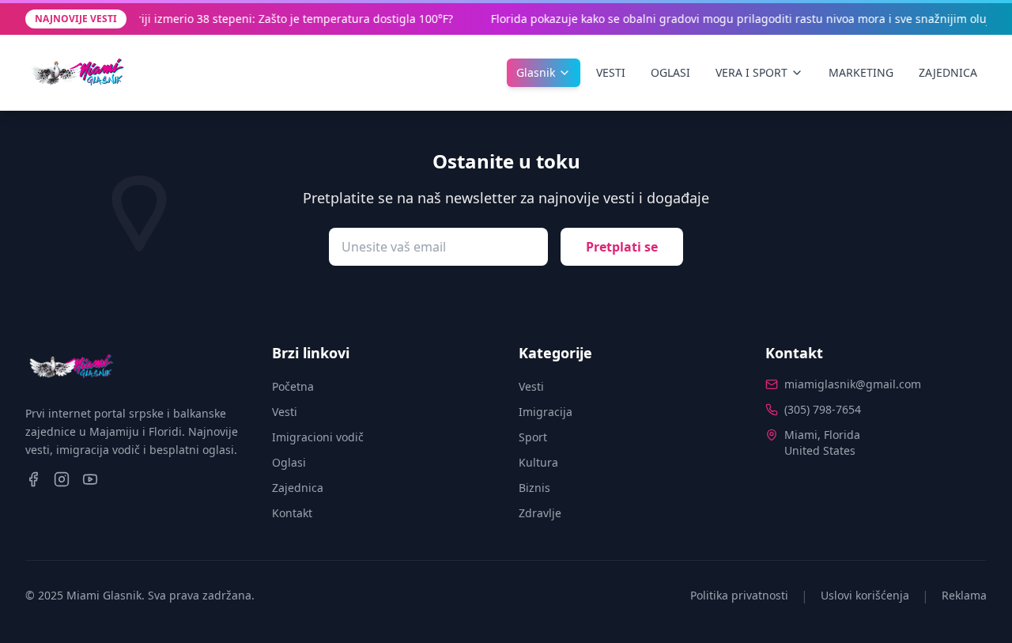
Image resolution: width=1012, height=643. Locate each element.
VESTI (610, 72)
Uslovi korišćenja (865, 595)
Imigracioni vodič (318, 436)
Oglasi (289, 462)
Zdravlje (540, 512)
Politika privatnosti (739, 595)
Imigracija (545, 411)
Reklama (964, 595)
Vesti (284, 411)
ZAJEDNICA (948, 72)
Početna (293, 386)
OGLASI (670, 72)
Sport (533, 436)
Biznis (534, 487)
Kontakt (292, 512)
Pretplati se (622, 246)
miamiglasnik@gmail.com (852, 383)
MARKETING (861, 72)
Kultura (538, 462)
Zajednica (297, 487)
